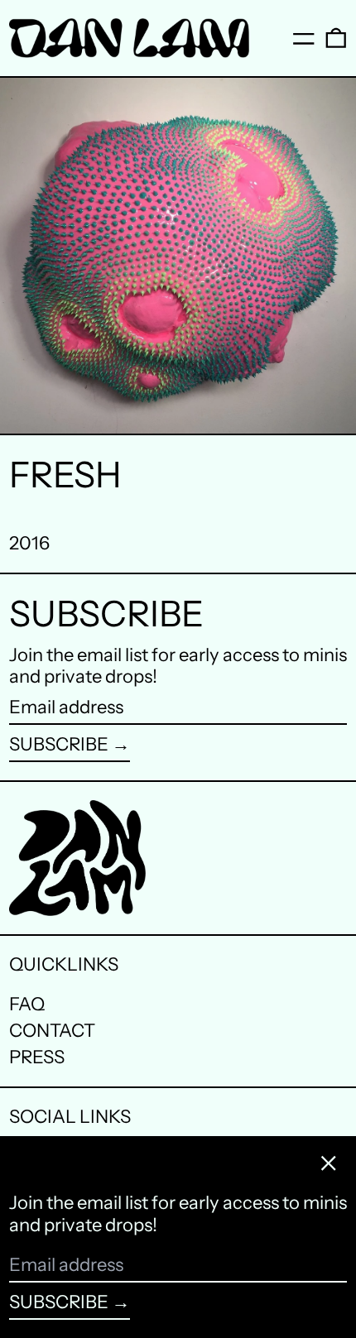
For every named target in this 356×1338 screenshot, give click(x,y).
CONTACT (52, 1030)
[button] (336, 38)
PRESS (37, 1057)
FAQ (27, 1004)
